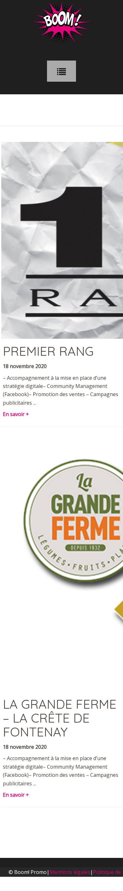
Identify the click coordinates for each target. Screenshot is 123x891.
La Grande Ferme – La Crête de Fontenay (59, 718)
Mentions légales (70, 872)
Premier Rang (48, 351)
